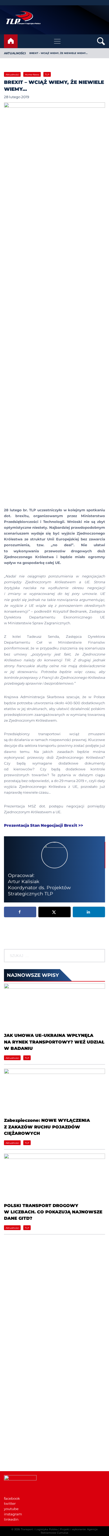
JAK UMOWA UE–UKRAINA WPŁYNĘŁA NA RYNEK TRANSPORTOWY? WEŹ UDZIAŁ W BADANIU (54, 1042)
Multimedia (14, 1451)
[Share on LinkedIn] (89, 912)
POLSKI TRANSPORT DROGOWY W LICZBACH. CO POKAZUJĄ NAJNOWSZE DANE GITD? (53, 1212)
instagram (13, 1514)
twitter (10, 1503)
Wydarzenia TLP (18, 1430)
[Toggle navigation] (57, 41)
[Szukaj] (100, 955)
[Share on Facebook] (20, 912)
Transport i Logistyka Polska (39, 1529)
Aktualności (15, 53)
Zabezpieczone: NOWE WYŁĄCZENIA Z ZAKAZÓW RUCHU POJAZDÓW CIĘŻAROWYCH (47, 1127)
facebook (12, 1498)
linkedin (11, 1519)
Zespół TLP (13, 1398)
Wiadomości (15, 1372)
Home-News (32, 74)
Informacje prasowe (21, 1435)
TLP (47, 74)
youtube (11, 1509)
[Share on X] (54, 912)
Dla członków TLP (19, 1445)
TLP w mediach (17, 1440)
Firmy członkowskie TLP (25, 1382)
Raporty (11, 1387)
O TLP (9, 1377)
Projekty (11, 1392)
